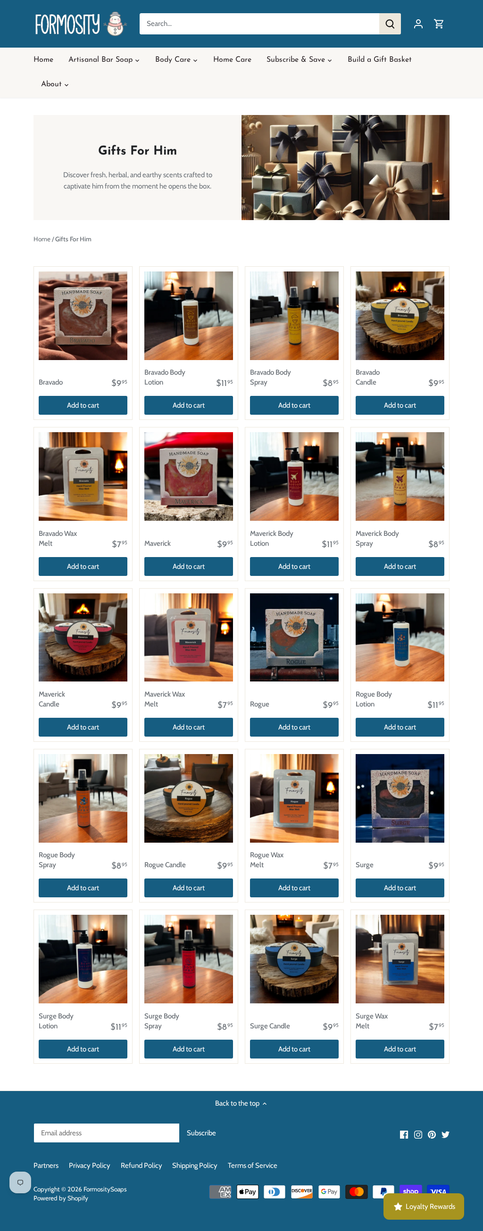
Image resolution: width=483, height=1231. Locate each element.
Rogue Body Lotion (374, 699)
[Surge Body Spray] (188, 959)
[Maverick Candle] (83, 637)
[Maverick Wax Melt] (188, 637)
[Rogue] (294, 637)
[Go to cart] (439, 24)
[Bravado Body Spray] (294, 315)
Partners (45, 1165)
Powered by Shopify (60, 1198)
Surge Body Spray (161, 1021)
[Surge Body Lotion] (83, 959)
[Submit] (390, 23)
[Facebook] (404, 1135)
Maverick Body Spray (377, 538)
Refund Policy (141, 1165)
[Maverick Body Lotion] (294, 476)
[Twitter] (445, 1135)
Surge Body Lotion (56, 1021)
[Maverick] (188, 476)
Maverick (157, 543)
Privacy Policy (89, 1165)
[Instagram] (418, 1135)
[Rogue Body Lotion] (400, 637)
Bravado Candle (368, 377)
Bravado (51, 382)
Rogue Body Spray (57, 860)
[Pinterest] (432, 1135)
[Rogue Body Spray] (83, 798)
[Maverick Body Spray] (400, 476)
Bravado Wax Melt (58, 538)
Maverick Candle (52, 699)
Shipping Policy (194, 1165)
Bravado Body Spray (270, 377)
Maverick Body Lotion (271, 538)
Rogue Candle (165, 865)
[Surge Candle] (294, 959)
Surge (365, 865)
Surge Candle (270, 1026)
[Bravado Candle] (400, 315)
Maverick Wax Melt (164, 699)
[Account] (418, 24)
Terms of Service (252, 1165)
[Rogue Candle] (188, 798)
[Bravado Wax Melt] (83, 476)
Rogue (259, 704)
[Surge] (400, 798)
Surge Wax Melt (372, 1021)
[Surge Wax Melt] (400, 959)
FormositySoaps (105, 1189)
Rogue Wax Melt (266, 860)
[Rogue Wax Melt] (294, 798)
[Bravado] (83, 315)
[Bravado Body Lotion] (188, 315)
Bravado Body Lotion (164, 377)
